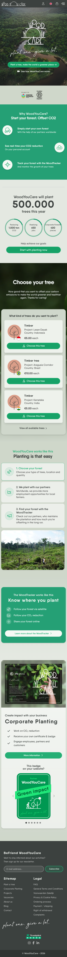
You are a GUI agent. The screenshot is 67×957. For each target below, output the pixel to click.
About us (8, 901)
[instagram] (29, 943)
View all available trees (32, 428)
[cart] (57, 3)
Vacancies (9, 897)
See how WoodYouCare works (35, 71)
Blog (6, 906)
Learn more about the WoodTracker (32, 633)
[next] (54, 796)
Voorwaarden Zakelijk (44, 893)
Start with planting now (33, 249)
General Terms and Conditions (48, 888)
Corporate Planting (13, 888)
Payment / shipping (43, 906)
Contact (8, 910)
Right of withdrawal (43, 910)
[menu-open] (63, 3)
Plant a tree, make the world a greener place (32, 64)
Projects (8, 893)
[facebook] (34, 943)
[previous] (13, 796)
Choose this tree (36, 345)
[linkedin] (37, 943)
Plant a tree (9, 884)
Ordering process (42, 901)
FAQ (36, 884)
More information (32, 755)
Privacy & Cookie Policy (45, 897)
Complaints (39, 914)
